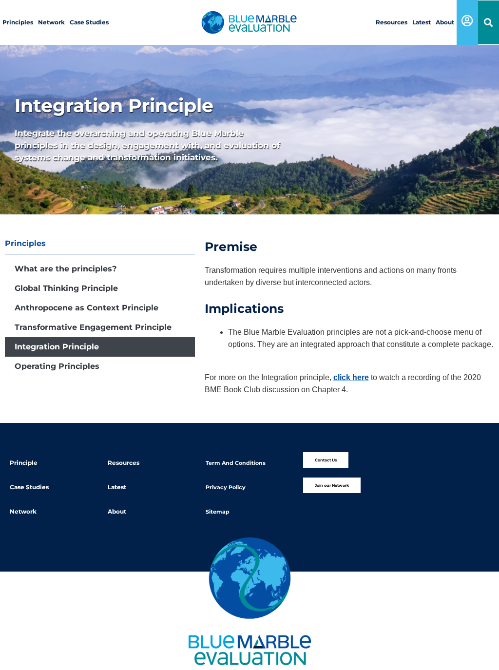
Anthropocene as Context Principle (86, 307)
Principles (17, 22)
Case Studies (89, 22)
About (445, 22)
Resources (391, 22)
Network (51, 22)
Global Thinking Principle (66, 288)
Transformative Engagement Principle (93, 327)
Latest (421, 22)
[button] (488, 23)
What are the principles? (65, 268)
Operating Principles (57, 366)
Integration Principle (57, 346)
